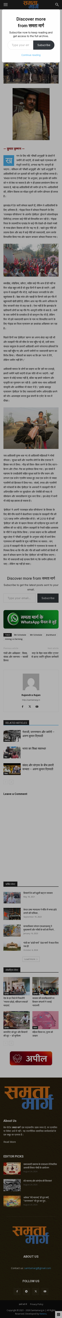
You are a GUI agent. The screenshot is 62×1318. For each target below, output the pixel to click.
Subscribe (43, 45)
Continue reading (31, 54)
